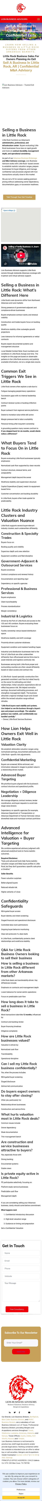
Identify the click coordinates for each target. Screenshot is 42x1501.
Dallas (28, 1436)
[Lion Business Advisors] (21, 8)
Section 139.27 (22, 1455)
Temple (21, 1438)
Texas (30, 1430)
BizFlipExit (34, 1417)
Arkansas (22, 1433)
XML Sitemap (7, 1457)
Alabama (30, 1433)
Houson (11, 1438)
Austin (23, 1436)
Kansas (5, 1436)
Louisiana (14, 1433)
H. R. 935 (34, 1455)
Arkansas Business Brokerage (25, 158)
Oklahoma (6, 1433)
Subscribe (21, 1351)
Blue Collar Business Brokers (13, 1419)
